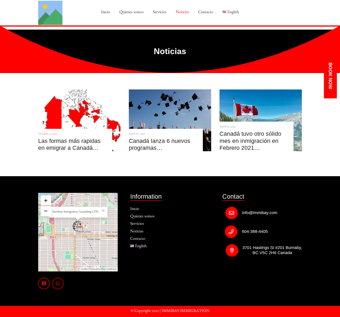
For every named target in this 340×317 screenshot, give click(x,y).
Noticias (136, 232)
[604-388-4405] (233, 231)
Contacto (137, 239)
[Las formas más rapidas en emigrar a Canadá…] (79, 93)
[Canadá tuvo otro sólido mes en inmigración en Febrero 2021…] (260, 93)
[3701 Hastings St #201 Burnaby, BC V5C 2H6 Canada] (229, 250)
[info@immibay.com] (233, 213)
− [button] (46, 210)
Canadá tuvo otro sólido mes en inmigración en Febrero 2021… (250, 140)
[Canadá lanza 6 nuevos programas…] (170, 93)
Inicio (134, 209)
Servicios (137, 224)
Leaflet (84, 269)
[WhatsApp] (58, 283)
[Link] (50, 13)
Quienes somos (142, 217)
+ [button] (46, 200)
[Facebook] (44, 283)
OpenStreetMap (98, 269)
